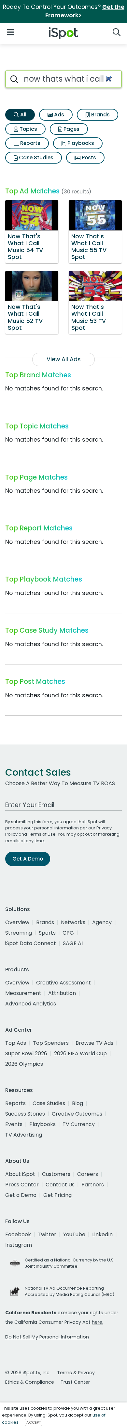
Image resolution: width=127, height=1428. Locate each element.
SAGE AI (73, 943)
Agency (102, 922)
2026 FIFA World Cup (80, 1053)
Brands (100, 114)
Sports (47, 933)
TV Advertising (23, 1135)
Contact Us (60, 1184)
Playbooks (80, 143)
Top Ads (15, 1043)
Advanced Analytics (30, 1003)
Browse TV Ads (94, 1043)
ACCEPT (33, 1422)
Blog (77, 1103)
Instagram (18, 1245)
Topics (27, 129)
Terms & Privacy (76, 1372)
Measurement (23, 993)
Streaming (18, 933)
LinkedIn (102, 1234)
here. (97, 1322)
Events (13, 1124)
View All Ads (64, 359)
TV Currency (79, 1124)
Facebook (18, 1234)
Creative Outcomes (77, 1114)
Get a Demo (20, 1195)
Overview (17, 922)
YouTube (74, 1234)
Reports (29, 143)
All (22, 114)
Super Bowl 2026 (26, 1053)
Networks (73, 922)
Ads (58, 114)
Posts (88, 157)
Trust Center (75, 1382)
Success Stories (25, 1114)
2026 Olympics (24, 1064)
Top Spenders (51, 1043)
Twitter (47, 1234)
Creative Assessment (63, 982)
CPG (68, 933)
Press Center (22, 1184)
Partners (92, 1184)
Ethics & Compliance (29, 1382)
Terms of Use (42, 834)
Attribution (62, 993)
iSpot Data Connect (30, 943)
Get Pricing (57, 1195)
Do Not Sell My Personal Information (47, 1337)
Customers (56, 1174)
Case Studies (35, 157)
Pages (70, 129)
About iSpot (20, 1174)
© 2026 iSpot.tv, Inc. (27, 1372)
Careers (87, 1174)
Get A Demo (27, 859)
